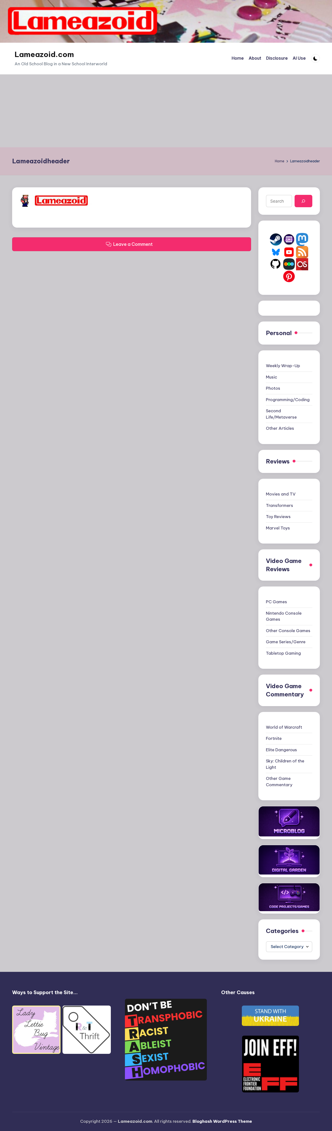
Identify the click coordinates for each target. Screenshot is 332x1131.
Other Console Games (288, 630)
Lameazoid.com (44, 54)
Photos (273, 388)
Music (271, 377)
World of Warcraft (284, 727)
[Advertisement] (166, 111)
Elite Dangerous (281, 749)
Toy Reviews (278, 516)
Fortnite (274, 738)
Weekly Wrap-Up (283, 365)
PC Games (276, 601)
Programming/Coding (288, 399)
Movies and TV (281, 494)
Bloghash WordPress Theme (222, 1121)
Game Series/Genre (286, 641)
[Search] (303, 201)
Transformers (279, 505)
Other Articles (280, 428)
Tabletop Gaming (283, 653)
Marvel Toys (278, 528)
